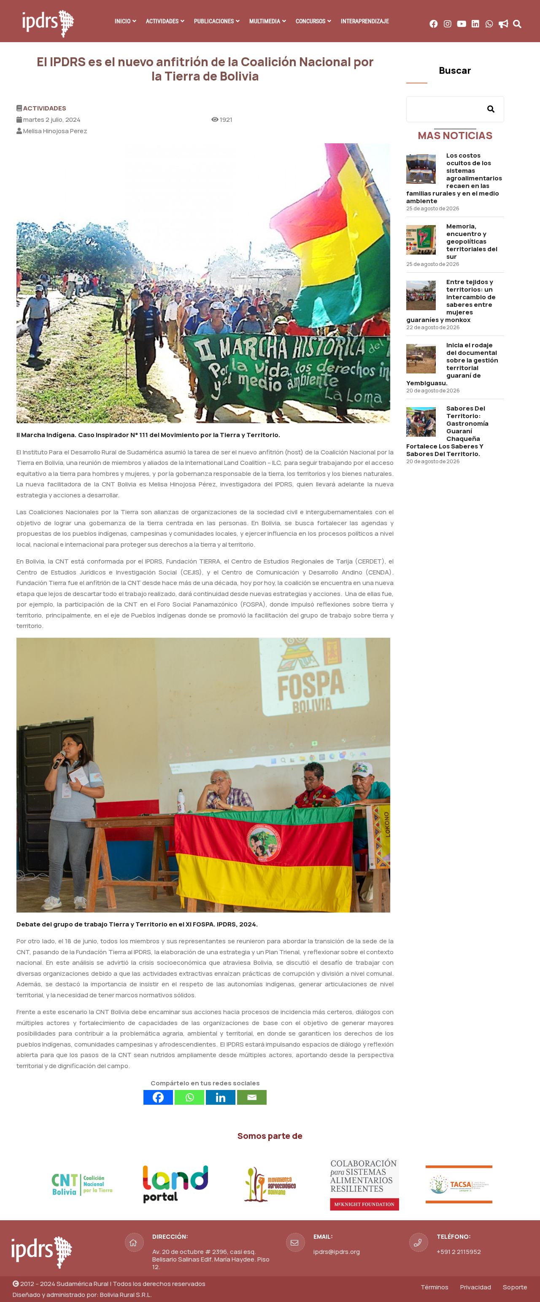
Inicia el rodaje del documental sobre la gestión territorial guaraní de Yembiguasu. (452, 364)
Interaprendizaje (365, 21)
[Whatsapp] (189, 1097)
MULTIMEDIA (264, 21)
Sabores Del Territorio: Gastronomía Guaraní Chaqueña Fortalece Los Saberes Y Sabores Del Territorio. (447, 431)
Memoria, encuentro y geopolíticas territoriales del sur (471, 241)
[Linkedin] (220, 1097)
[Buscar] (491, 109)
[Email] (252, 1097)
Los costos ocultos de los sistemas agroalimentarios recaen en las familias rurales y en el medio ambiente (454, 178)
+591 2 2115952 (459, 1251)
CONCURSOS (310, 21)
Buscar (455, 70)
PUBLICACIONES (214, 21)
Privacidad (475, 1287)
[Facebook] (158, 1097)
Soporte (515, 1287)
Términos (434, 1287)
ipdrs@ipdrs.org (336, 1251)
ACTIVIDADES (162, 21)
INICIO (122, 21)
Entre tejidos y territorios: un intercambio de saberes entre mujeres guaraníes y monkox (451, 300)
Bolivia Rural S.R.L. (126, 1294)
